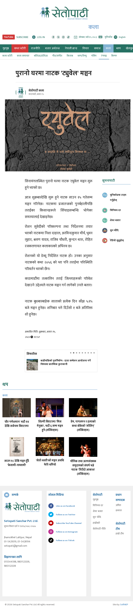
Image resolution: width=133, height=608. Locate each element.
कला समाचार (23, 56)
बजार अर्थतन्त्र (52, 48)
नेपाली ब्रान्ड (71, 48)
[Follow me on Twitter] (25, 94)
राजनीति (35, 48)
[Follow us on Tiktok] (68, 37)
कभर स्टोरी (20, 48)
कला (108, 48)
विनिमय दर (98, 505)
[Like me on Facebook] (22, 97)
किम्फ (114, 56)
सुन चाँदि (97, 517)
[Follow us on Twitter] (58, 37)
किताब (70, 56)
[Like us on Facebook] (53, 37)
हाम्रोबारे (96, 523)
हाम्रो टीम (120, 534)
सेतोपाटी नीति (99, 529)
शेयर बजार (98, 511)
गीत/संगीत (57, 56)
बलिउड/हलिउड (41, 56)
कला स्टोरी (7, 56)
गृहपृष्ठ (95, 500)
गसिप (94, 56)
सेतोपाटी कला (36, 90)
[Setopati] (22, 507)
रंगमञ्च (104, 56)
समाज (97, 48)
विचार (85, 48)
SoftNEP (124, 604)
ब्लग (118, 48)
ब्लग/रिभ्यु (82, 56)
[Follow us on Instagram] (63, 37)
